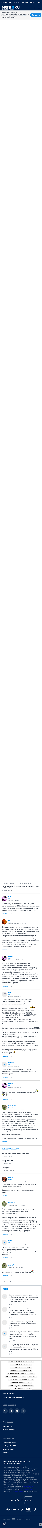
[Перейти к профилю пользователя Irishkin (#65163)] (4, 898)
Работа (16, 2)
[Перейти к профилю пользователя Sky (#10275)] (4, 994)
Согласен (36, 15)
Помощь (6, 1453)
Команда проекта (9, 1446)
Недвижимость (7, 2)
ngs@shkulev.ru (28, 1486)
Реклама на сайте (9, 1442)
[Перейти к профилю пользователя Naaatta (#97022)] (4, 1179)
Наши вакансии (8, 1449)
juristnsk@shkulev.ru (27, 1489)
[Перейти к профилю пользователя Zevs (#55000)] (4, 922)
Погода (32, 2)
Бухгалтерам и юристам (24, 883)
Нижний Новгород (9, 1430)
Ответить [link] (5, 913)
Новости (25, 2)
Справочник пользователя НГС (14, 1397)
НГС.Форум (5, 883)
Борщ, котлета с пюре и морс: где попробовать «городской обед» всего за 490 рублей (23, 1323)
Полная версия (8, 1393)
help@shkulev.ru (18, 1491)
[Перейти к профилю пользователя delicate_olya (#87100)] (4, 1107)
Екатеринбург (8, 1426)
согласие (25, 16)
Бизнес (12, 883)
